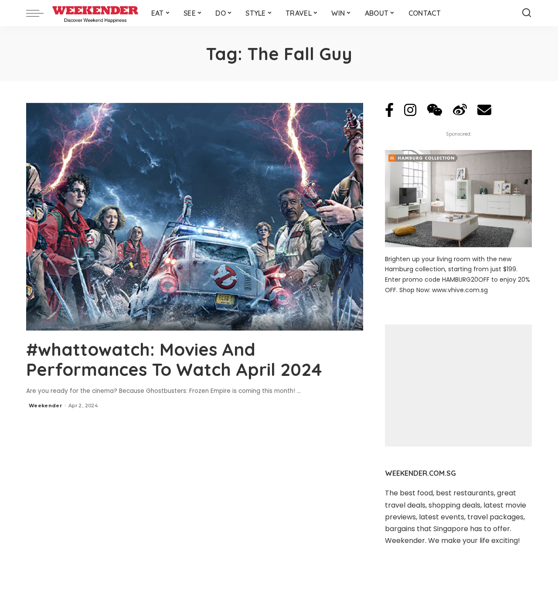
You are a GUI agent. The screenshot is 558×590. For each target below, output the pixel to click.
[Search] (526, 13)
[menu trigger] (39, 13)
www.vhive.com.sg (460, 290)
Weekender (45, 405)
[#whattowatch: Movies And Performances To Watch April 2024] (194, 217)
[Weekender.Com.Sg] (95, 13)
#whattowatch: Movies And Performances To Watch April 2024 (174, 359)
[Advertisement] (458, 385)
